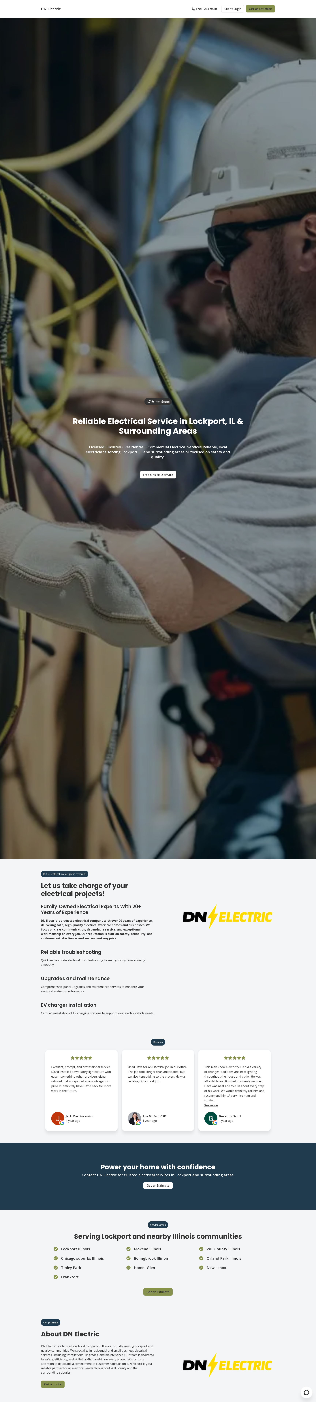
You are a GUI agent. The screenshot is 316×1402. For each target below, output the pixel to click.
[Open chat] (306, 1392)
